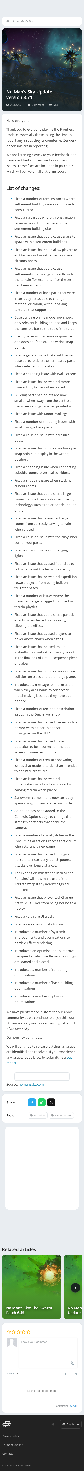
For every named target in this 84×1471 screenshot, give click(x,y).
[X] (51, 1102)
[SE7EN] (6, 1424)
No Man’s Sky (63, 1115)
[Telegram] (32, 1102)
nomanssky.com (31, 1084)
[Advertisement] (42, 1168)
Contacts (7, 1453)
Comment (38, 105)
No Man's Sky (24, 21)
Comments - (67, 1406)
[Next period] (75, 1288)
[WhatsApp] (42, 1102)
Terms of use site (12, 1445)
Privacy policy (10, 1436)
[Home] (8, 21)
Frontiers (39, 1115)
